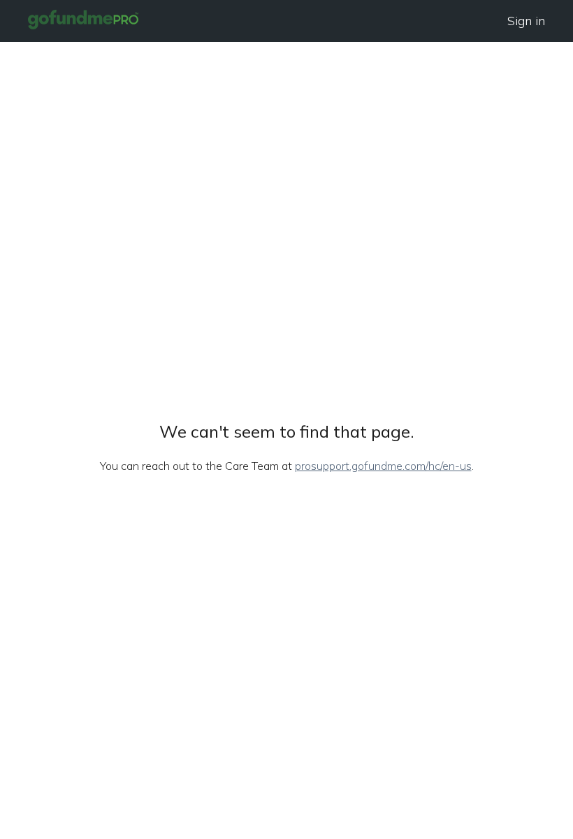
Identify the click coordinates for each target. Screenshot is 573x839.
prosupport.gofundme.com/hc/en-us (383, 466)
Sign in (526, 21)
